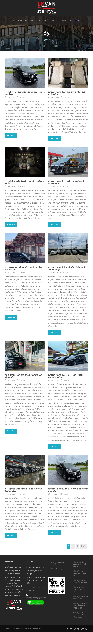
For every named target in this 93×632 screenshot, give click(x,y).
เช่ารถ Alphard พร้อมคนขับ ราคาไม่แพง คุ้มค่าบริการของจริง (24, 268)
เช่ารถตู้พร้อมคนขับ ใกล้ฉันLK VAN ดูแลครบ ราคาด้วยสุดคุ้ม (68, 490)
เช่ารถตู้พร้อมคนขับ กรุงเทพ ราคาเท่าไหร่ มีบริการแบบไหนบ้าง (68, 93)
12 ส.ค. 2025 (54, 494)
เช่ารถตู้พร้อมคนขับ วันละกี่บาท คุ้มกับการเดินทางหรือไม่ (24, 182)
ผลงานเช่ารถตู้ (35, 20)
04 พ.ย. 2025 (55, 97)
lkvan (23, 97)
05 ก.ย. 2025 (54, 380)
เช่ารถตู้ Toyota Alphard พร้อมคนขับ (79, 573)
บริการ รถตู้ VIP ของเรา (19, 20)
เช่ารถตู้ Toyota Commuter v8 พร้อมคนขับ (79, 615)
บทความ (46, 20)
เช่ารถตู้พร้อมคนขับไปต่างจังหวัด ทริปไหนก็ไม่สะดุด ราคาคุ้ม (66, 268)
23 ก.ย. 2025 (54, 273)
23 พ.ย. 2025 (11, 97)
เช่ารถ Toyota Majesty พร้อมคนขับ (80, 589)
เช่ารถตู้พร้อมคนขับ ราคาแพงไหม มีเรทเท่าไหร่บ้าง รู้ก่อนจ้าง (23, 490)
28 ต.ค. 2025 (11, 186)
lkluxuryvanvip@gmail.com (36, 597)
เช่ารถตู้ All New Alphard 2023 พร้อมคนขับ (80, 564)
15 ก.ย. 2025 (11, 380)
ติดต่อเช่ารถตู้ (66, 20)
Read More (11, 135)
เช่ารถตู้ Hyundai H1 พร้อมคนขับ (80, 597)
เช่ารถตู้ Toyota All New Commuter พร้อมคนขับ (80, 606)
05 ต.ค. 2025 (11, 273)
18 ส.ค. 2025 (11, 494)
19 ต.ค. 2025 (54, 186)
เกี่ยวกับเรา (55, 20)
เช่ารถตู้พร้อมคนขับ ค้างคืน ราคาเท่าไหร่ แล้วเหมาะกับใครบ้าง (66, 376)
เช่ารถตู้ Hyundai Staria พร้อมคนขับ (80, 581)
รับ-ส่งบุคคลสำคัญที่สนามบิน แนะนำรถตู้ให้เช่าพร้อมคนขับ (23, 376)
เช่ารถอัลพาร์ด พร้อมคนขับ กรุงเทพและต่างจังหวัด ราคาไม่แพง (25, 93)
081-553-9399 (34, 587)
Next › (83, 546)
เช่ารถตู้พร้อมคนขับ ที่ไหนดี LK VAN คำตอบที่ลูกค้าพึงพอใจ (66, 182)
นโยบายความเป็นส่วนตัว (58, 563)
